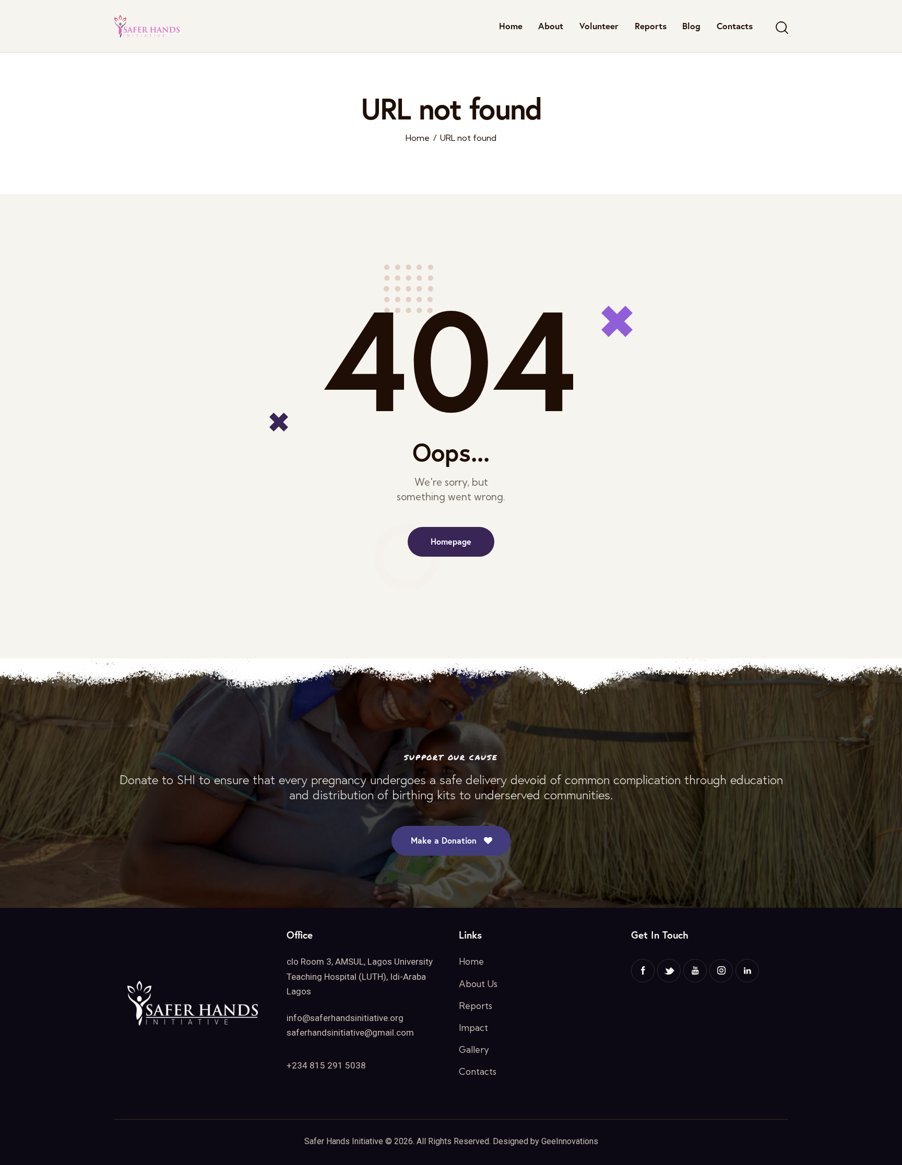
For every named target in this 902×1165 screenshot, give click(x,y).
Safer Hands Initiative (343, 1141)
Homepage (451, 541)
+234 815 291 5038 (326, 1065)
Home (418, 138)
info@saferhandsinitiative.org (345, 1018)
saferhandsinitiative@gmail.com (350, 1032)
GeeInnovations (569, 1141)
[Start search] (781, 28)
